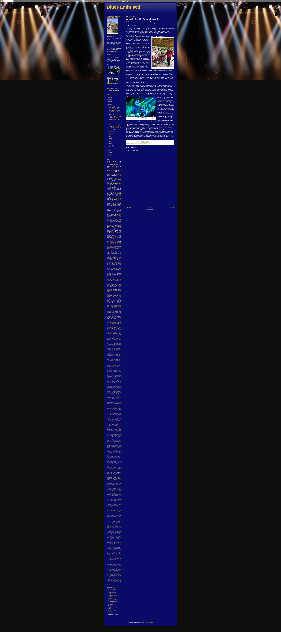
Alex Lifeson (115, 278)
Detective (112, 396)
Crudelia (113, 387)
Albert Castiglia (113, 170)
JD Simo (109, 428)
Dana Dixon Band (117, 388)
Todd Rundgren (109, 565)
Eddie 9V (108, 252)
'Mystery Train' (112, 343)
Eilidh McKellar (109, 292)
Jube (120, 442)
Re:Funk (117, 490)
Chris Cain (116, 284)
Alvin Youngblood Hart (116, 349)
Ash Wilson (113, 195)
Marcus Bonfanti (117, 310)
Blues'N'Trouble (109, 283)
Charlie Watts (109, 377)
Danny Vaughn (112, 392)
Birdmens (119, 361)
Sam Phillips (109, 510)
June (110, 138)
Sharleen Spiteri (112, 517)
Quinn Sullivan (109, 267)
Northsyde (113, 484)
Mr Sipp (118, 313)
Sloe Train (148, 143)
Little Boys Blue (117, 457)
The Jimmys (116, 549)
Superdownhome (117, 532)
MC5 (119, 462)
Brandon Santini (109, 371)
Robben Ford (111, 231)
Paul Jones (117, 316)
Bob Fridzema (131, 143)
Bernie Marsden (110, 186)
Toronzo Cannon (116, 203)
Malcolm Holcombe (116, 308)
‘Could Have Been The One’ (133, 55)
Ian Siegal (111, 167)
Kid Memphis (110, 447)
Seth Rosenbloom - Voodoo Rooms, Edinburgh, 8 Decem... (114, 122)
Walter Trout (117, 217)
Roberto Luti (109, 499)
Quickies (119, 166)
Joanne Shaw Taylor (111, 211)
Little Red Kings (109, 458)
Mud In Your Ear (111, 479)
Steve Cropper (119, 327)
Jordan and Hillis (115, 442)
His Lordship (119, 423)
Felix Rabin (116, 408)
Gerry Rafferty (113, 414)
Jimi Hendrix (113, 300)
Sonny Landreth (118, 326)
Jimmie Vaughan (114, 435)
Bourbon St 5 (117, 370)
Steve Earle (109, 527)
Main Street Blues (110, 229)
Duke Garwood (110, 290)
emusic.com (119, 582)
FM (112, 407)
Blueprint (112, 365)
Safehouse (117, 269)
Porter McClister (117, 489)
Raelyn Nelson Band (110, 490)
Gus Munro (109, 418)
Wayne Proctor (110, 194)
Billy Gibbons (115, 243)
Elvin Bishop (115, 252)
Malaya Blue (115, 463)
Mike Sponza (113, 474)
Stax (112, 525)
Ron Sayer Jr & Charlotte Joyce (112, 501)
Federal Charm (109, 408)
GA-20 (116, 294)
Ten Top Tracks (118, 215)
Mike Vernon (119, 474)
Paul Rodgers (117, 265)
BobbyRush (118, 369)
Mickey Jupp (116, 472)
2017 (109, 150)
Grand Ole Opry (115, 296)
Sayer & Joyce (115, 323)
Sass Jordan (113, 512)
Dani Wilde (113, 286)
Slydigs (114, 521)
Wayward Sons (110, 241)
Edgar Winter (114, 402)
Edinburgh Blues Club (112, 601)
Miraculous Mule (115, 312)
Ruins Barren (116, 504)
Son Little (114, 522)
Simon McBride (118, 520)
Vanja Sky (111, 574)
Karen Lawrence (110, 445)
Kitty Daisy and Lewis (116, 450)
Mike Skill (108, 474)
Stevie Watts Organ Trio (115, 528)
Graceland (116, 415)
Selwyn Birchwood (116, 233)
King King (111, 161)
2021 (109, 101)
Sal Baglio (112, 509)
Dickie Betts (114, 397)
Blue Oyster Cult (117, 281)
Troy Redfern (109, 217)
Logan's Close (117, 227)
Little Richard (116, 458)
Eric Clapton (116, 292)
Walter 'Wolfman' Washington (112, 575)
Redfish (111, 215)
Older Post (172, 207)
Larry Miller (114, 452)
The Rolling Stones (114, 335)
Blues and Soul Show (112, 592)
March (110, 143)
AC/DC (108, 242)
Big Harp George (111, 360)
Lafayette (113, 451)
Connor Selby (119, 385)
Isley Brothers (114, 426)
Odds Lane (118, 484)
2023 (109, 97)
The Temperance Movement (114, 216)
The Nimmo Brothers (117, 273)
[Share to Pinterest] (147, 142)
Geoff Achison (113, 253)
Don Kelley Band (116, 398)
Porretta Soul (117, 318)
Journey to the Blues (113, 262)
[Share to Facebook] (146, 142)
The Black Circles (114, 541)
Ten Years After (114, 538)
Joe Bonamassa (112, 164)
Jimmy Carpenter (116, 226)
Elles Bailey (118, 169)
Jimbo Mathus (117, 210)
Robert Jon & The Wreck (114, 182)
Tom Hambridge (113, 337)
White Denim (112, 579)
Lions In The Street (110, 457)
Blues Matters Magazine (113, 595)
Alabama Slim (110, 345)
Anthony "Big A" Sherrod (115, 353)
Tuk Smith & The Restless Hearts (113, 571)
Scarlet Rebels (119, 512)
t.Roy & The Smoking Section (113, 584)
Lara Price (118, 451)
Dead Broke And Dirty (117, 393)
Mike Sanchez (117, 473)
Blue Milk (111, 281)
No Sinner (115, 483)
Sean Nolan (109, 515)
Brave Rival (116, 371)
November (111, 129)
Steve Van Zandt (116, 236)
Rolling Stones (110, 269)
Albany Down (117, 345)
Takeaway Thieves (114, 537)
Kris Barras (109, 451)
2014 (109, 155)
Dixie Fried (118, 289)
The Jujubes (115, 333)
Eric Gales (116, 188)
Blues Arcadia (117, 365)
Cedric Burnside (115, 375)
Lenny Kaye (109, 307)
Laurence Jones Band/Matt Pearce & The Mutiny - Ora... (115, 127)
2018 (109, 148)
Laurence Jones (110, 189)
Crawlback (118, 386)
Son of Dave (119, 324)
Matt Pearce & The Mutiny (116, 263)
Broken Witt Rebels (118, 283)
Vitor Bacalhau (117, 574)
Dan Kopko (110, 388)
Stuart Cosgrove (111, 531)
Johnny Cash (113, 301)
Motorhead (113, 478)
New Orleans (110, 265)
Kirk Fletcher (118, 213)
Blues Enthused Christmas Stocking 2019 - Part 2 (114, 108)
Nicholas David (109, 483)
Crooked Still (109, 387)
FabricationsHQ (111, 604)
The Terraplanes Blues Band (113, 559)
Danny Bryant (119, 286)
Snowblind (118, 521)
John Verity (112, 440)
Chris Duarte (109, 380)
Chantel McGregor (117, 376)
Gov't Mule (115, 254)
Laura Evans (110, 453)
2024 (109, 96)
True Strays (118, 570)
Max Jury (118, 471)
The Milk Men (109, 273)
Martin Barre (109, 311)
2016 (109, 152)
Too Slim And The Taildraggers (116, 569)
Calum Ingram (110, 284)
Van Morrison (110, 275)
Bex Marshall (119, 359)
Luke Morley (113, 461)
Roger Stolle (113, 500)
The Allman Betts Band (113, 328)
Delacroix (108, 396)
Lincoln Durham (117, 456)
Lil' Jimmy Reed (117, 307)
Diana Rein (109, 397)
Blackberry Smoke (113, 364)
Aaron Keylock (117, 275)
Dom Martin (118, 251)
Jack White (112, 429)
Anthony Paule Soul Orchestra (112, 354)
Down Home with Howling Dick (114, 599)
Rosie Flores (109, 323)
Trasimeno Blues (116, 339)
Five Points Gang (116, 409)
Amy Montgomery (117, 350)
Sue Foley (117, 531)
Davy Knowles (118, 249)
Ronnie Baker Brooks (115, 322)
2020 (109, 102)
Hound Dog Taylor (114, 297)
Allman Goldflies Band (115, 348)
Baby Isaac (113, 355)
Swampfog (110, 536)
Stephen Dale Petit (111, 327)
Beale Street (119, 355)
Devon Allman (118, 396)
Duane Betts (114, 399)
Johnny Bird (118, 440)
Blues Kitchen (117, 366)
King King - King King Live (113, 57)
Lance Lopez (110, 305)
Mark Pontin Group (114, 468)
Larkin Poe (109, 452)
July (110, 136)
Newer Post (128, 207)
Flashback (115, 173)
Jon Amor (115, 441)
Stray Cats (109, 237)
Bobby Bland (111, 369)
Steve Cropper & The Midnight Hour (113, 526)
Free (112, 294)
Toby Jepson (115, 563)
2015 (109, 154)
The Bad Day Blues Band (111, 539)
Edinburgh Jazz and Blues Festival (113, 291)
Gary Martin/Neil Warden (112, 413)
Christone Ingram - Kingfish (114, 124)
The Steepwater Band (117, 558)
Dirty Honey (119, 397)
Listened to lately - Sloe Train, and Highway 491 (115, 117)
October (111, 131)
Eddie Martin (117, 290)
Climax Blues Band (118, 381)
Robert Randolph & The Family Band (113, 498)
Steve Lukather (115, 527)
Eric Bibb (119, 404)
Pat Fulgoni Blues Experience (116, 485)
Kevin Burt (119, 446)
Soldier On (109, 522)
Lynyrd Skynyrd (113, 462)
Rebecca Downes (110, 268)
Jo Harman (114, 259)
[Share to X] (145, 142)
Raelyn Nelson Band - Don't (114, 119)
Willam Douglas (115, 580)
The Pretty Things (114, 554)
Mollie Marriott (113, 313)
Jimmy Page (115, 436)
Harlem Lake (116, 420)
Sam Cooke (118, 509)
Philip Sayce (113, 317)
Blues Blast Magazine (112, 593)
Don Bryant (110, 398)
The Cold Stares (115, 329)
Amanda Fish (109, 350)
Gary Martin (119, 412)
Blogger (151, 622)
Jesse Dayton (114, 257)
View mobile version (150, 209)
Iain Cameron (111, 36)
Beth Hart (116, 220)
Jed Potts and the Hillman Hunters (114, 173)
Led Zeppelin (111, 214)
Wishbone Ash (109, 342)
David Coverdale (111, 249)
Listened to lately (143, 143)
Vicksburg (108, 340)
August (110, 134)
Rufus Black (110, 504)
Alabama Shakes (118, 344)
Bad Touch (109, 243)
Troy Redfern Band (111, 570)
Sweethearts (116, 536)
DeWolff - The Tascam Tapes (114, 113)
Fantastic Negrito (117, 206)
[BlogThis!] (143, 142)
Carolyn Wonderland (118, 246)
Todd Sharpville (116, 565)
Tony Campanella (115, 568)
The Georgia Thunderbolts (114, 547)
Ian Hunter (114, 209)
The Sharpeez (109, 558)
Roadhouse (113, 495)
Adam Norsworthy (111, 344)
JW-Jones (119, 225)
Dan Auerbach (119, 387)
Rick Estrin (118, 268)
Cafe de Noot (119, 372)
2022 (109, 99)
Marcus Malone (117, 180)
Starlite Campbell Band (111, 190)
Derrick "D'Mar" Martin (111, 289)
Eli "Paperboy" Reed (115, 403)
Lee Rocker (118, 453)
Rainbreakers (117, 267)
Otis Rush (108, 485)
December (111, 106)
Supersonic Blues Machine (112, 533)
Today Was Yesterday (116, 564)
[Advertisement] (150, 195)
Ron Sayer (118, 500)
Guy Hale (114, 418)
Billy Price (115, 361)
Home (150, 207)
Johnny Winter (109, 441)
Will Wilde (109, 580)
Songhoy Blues (111, 326)
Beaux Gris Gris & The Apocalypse (114, 356)
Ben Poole (115, 204)
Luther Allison (109, 308)
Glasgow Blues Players (112, 607)
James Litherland (113, 431)
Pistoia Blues (110, 318)
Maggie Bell (109, 463)
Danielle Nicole (114, 198)
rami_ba (142, 622)
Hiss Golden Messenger (112, 424)
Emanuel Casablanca (113, 404)
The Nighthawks (111, 552)
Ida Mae (109, 426)
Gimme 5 (119, 177)
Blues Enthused (123, 7)
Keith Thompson (114, 446)
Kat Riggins (113, 302)
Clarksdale (119, 247)
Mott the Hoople (118, 478)
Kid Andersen (109, 227)
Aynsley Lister (110, 220)
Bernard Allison (113, 359)
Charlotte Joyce (117, 377)
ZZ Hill (117, 581)
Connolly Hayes (109, 383)
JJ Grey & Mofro (116, 428)
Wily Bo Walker (115, 184)
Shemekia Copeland (111, 235)
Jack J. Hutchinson (114, 299)
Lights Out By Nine (110, 456)
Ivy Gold (120, 426)
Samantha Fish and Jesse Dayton (113, 270)
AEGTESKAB (119, 343)
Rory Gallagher (114, 232)
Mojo (114, 477)
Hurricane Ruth (118, 425)
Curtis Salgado (118, 248)
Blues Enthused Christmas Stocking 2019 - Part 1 (114, 111)
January (111, 146)
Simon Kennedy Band (111, 520)
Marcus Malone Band (114, 467)
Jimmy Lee (110, 436)
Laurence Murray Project (115, 306)
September (111, 133)
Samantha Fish (112, 163)
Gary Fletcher (114, 412)
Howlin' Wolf (112, 256)
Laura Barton (119, 452)
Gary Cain (108, 412)
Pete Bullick (114, 488)
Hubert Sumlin (112, 425)
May (110, 140)
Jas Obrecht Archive (112, 610)
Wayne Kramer (115, 576)
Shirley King (118, 517)
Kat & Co (116, 445)
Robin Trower (114, 321)
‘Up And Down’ (137, 36)
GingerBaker (119, 414)
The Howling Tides (115, 548)
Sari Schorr (117, 189)
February (111, 145)
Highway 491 (137, 143)
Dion (113, 251)
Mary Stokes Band (113, 471)
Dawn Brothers (118, 392)
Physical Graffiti (109, 489)
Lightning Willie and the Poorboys (113, 455)
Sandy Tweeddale (114, 511)
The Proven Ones (111, 274)
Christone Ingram (115, 222)
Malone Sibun (109, 310)
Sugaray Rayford (116, 193)
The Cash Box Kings (116, 544)
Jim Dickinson (112, 434)
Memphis (109, 264)
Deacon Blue (110, 393)
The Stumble (119, 274)
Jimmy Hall (119, 435)
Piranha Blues (119, 317)
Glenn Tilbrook (110, 415)
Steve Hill (115, 202)
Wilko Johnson (118, 579)
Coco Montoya (111, 382)
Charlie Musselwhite (112, 247)
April (110, 141)
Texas (119, 538)
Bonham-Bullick (109, 370)
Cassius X (108, 375)
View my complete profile (112, 51)
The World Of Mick (116, 560)
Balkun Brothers (115, 280)
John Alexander (109, 439)
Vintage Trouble (116, 240)
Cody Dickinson (111, 248)
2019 (109, 104)
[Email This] (142, 142)
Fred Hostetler (112, 410)
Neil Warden (119, 264)
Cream (114, 285)
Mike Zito (110, 166)
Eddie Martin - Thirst (113, 114)
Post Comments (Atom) (135, 212)
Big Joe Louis (117, 360)
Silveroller (113, 324)
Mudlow (114, 264)
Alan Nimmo (109, 204)
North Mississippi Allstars (113, 614)
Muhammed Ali (117, 479)
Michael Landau (109, 472)
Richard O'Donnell (111, 493)
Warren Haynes (116, 340)
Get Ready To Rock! (112, 605)
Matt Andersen (118, 229)
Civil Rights (112, 381)
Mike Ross (110, 230)
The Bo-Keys (114, 543)
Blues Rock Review (112, 596)
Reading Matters (118, 230)
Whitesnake (117, 241)
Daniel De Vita (115, 391)
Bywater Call (113, 372)
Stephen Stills (117, 525)
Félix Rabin (118, 410)
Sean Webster (110, 183)
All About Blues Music (112, 589)
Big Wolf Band (109, 361)
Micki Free (112, 473)
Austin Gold (117, 219)
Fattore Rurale (117, 407)
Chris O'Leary (115, 380)
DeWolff (109, 251)
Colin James (118, 382)
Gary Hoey (115, 295)
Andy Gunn (115, 279)
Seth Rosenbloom (113, 516)
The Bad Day (115, 237)
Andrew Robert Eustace (115, 242)
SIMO (108, 509)
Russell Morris (115, 505)
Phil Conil (118, 488)
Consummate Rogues (111, 386)
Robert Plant (118, 496)
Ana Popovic (109, 219)
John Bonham (116, 439)
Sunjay (112, 532)
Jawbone (110, 226)
